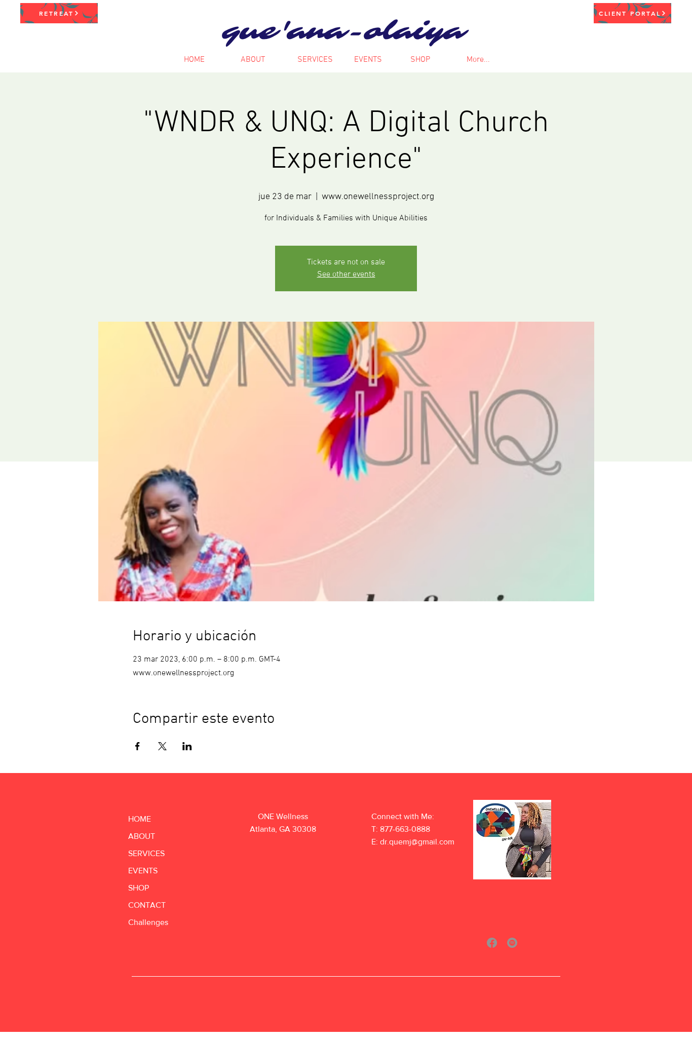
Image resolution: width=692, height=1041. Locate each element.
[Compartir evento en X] (162, 746)
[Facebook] (492, 943)
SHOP (138, 887)
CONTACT (147, 905)
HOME (139, 819)
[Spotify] (512, 943)
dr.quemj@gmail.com (417, 841)
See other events (346, 274)
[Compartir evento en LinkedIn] (187, 746)
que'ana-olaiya (343, 31)
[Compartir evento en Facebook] (137, 746)
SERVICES (146, 853)
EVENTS (143, 870)
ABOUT (141, 836)
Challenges (148, 922)
